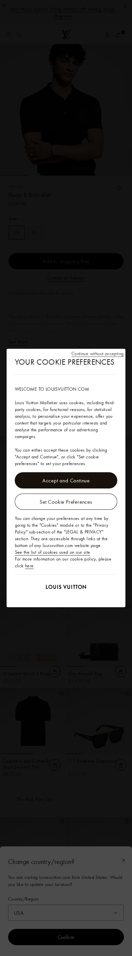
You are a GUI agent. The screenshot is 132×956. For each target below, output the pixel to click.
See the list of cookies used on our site (52, 552)
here (29, 566)
